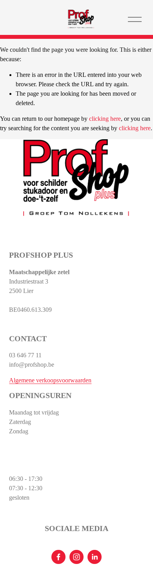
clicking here (105, 118)
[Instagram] (76, 557)
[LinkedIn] (94, 557)
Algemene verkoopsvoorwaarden (50, 380)
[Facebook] (58, 557)
